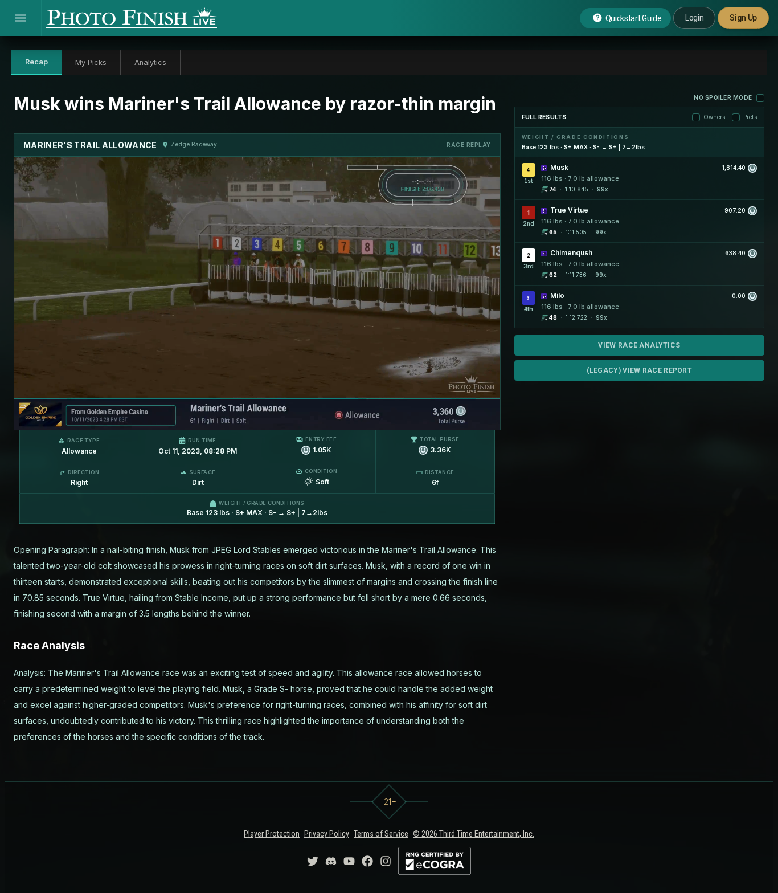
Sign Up (743, 17)
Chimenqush (571, 252)
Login (694, 17)
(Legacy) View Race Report (640, 370)
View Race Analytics (639, 345)
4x (176, 415)
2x (157, 415)
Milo (557, 295)
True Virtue (569, 210)
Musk (559, 167)
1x (139, 415)
